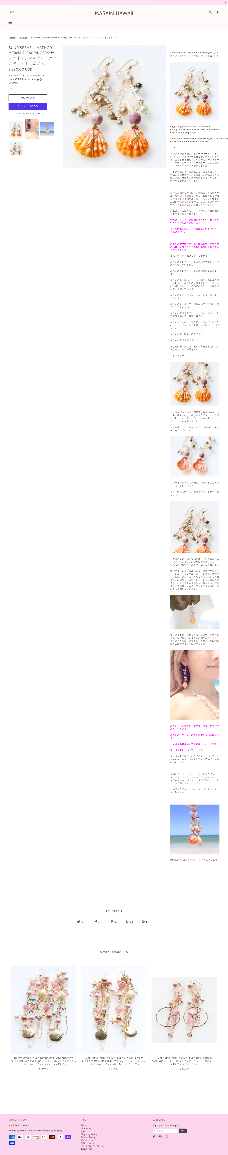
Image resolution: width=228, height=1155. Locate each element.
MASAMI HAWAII (114, 13)
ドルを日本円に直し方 (92, 1146)
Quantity (13, 82)
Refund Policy (88, 1137)
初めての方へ (88, 1140)
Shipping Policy (89, 1134)
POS (30, 1130)
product (23, 37)
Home (12, 37)
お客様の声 (86, 1149)
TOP (83, 1131)
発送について (88, 1143)
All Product (86, 1128)
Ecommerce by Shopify (50, 1130)
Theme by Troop (17, 1130)
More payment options (28, 113)
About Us (86, 1125)
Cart (216, 23)
